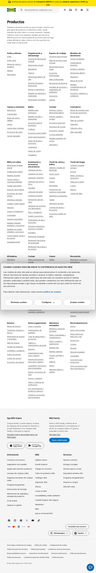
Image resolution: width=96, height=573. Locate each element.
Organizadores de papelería (35, 331)
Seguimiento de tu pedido (17, 464)
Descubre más (54, 434)
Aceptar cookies (77, 302)
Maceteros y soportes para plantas (78, 261)
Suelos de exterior (14, 354)
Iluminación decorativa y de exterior (37, 248)
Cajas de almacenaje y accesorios (36, 337)
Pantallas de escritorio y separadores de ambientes (58, 89)
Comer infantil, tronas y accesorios (16, 237)
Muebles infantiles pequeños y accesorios (15, 224)
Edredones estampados (58, 196)
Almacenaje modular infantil (15, 166)
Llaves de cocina (34, 151)
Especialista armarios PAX (73, 473)
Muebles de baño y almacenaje (35, 117)
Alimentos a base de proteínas (57, 330)
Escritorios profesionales (54, 74)
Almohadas (53, 186)
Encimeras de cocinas (57, 127)
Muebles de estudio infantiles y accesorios (15, 230)
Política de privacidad (38, 549)
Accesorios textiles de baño (57, 215)
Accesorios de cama (14, 132)
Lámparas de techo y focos (36, 183)
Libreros (31, 73)
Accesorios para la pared (79, 312)
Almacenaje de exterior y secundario (16, 337)
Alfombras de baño (56, 203)
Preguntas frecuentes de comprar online (20, 479)
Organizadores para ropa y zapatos (35, 354)
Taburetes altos (76, 128)
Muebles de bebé (13, 175)
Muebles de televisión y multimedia (37, 94)
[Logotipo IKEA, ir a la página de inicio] (11, 10)
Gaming (52, 100)
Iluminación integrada (36, 236)
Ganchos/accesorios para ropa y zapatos (36, 360)
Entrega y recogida (70, 464)
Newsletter (39, 504)
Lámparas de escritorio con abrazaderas (37, 207)
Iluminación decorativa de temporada (36, 241)
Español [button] (81, 533)
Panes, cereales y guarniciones (55, 342)
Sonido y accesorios (35, 216)
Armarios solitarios (77, 69)
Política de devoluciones (78, 553)
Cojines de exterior (14, 358)
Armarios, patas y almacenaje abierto (56, 111)
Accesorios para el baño (37, 133)
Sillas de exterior (13, 343)
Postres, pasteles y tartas (56, 356)
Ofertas (38, 487)
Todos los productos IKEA (45, 473)
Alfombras (11, 260)
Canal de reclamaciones (59, 553)
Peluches (10, 207)
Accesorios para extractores (76, 361)
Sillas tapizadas (76, 132)
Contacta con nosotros (16, 460)
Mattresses (11, 110)
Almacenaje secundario (37, 100)
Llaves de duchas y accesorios (35, 142)
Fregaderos (32, 155)
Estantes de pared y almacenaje (35, 84)
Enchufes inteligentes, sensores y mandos (36, 227)
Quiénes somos (41, 460)
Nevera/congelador (77, 352)
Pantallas (31, 188)
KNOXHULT (53, 145)
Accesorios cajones (56, 131)
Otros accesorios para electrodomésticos (78, 367)
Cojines (73, 186)
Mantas (73, 190)
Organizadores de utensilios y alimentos (36, 310)
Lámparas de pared (35, 192)
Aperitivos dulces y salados (56, 370)
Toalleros (31, 129)
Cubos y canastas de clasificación (36, 383)
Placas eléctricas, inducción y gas (76, 335)
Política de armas (58, 557)
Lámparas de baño (35, 196)
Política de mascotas (14, 557)
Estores (73, 172)
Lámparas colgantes (36, 178)
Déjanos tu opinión (14, 505)
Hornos (73, 326)
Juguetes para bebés (15, 219)
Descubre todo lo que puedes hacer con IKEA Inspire (22, 435)
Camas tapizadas (13, 136)
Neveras (73, 348)
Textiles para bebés (14, 186)
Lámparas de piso (35, 170)
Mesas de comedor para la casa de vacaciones (79, 111)
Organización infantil (15, 172)
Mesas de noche (76, 81)
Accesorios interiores (57, 123)
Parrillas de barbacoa (15, 347)
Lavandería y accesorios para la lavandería (37, 367)
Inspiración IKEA (41, 482)
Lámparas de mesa (35, 174)
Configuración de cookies (58, 545)
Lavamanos (32, 147)
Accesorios (53, 96)
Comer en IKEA (41, 491)
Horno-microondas (77, 330)
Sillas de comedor (77, 120)
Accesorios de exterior (15, 362)
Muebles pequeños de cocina (57, 139)
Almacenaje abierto (77, 73)
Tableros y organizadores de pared (37, 344)
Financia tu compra (70, 482)
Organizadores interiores (75, 64)
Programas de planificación (73, 478)
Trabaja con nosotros (43, 469)
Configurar (46, 302)
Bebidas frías (54, 348)
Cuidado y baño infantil (15, 204)
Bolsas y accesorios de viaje (37, 373)
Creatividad (11, 215)
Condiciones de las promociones (59, 549)
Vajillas (51, 260)
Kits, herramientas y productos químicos (35, 390)
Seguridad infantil (13, 242)
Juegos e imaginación (15, 211)
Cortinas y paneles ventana (77, 166)
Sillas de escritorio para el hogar (58, 61)
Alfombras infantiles (14, 200)
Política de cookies (41, 545)
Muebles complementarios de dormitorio (78, 87)
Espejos (73, 316)
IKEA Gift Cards (69, 487)
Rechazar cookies (19, 302)
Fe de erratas (12, 501)
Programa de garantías (16, 485)
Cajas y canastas (34, 326)
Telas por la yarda (77, 182)
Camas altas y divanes (15, 128)
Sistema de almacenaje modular (37, 60)
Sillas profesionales (56, 79)
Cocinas (73, 344)
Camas (9, 124)
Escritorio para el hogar (58, 56)
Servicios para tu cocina (72, 469)
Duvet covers (54, 174)
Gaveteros (74, 77)
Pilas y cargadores (35, 212)
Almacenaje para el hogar (56, 68)
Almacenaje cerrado (35, 65)
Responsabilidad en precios (16, 553)
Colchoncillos (12, 114)
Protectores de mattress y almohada (57, 190)
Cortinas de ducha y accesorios (56, 208)
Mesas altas (74, 116)
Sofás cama (11, 60)
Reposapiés (11, 74)
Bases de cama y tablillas (13, 119)
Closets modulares (77, 59)
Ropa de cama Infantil (15, 190)
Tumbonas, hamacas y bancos (15, 331)
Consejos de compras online (18, 473)
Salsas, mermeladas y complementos (57, 336)
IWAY (37, 509)
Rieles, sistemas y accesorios (77, 176)
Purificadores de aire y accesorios (36, 221)
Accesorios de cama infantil (14, 194)
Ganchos (31, 349)
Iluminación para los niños (35, 201)
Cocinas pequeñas (56, 134)
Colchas (52, 178)
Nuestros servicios (70, 460)
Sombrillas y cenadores (16, 351)
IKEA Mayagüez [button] (59, 533)
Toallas (52, 200)
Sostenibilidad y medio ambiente (47, 495)
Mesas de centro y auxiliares (14, 65)
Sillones (10, 71)
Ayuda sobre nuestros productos (19, 469)
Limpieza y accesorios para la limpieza (36, 396)
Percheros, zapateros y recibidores (79, 94)
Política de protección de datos (17, 549)
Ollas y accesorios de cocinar (36, 261)
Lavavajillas (74, 356)
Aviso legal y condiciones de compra (19, 545)
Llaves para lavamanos (37, 137)
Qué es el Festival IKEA (44, 513)
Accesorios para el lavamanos (35, 124)
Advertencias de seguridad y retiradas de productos (17, 495)
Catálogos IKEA (41, 478)
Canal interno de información (38, 553)
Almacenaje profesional (58, 83)
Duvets (52, 182)
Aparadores (32, 69)
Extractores (74, 340)
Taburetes (74, 124)
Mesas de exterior (14, 326)
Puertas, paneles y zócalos (56, 117)
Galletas (52, 362)
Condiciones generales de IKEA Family (36, 557)
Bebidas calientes (56, 351)
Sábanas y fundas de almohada (57, 169)
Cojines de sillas (76, 193)
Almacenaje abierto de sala (36, 78)
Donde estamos (41, 464)
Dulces (51, 366)
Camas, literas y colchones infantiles (14, 180)
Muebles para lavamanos (33, 111)
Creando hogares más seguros (47, 500)
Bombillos (32, 233)
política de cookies (52, 292)
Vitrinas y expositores (36, 89)
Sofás (9, 56)
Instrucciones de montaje (17, 489)
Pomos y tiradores (35, 378)
